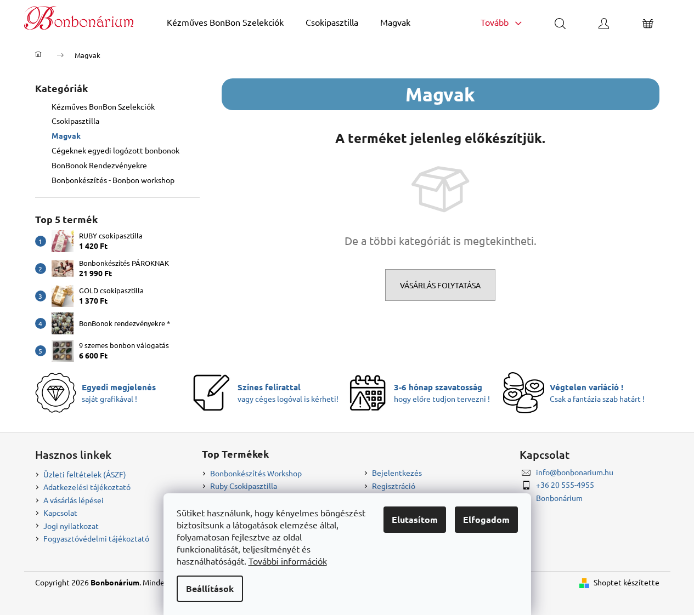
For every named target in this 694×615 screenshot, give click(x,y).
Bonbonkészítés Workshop (256, 473)
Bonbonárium (559, 498)
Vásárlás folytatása (440, 285)
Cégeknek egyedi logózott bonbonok (115, 150)
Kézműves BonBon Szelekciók (103, 106)
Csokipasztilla (75, 121)
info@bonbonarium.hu (574, 472)
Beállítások (210, 588)
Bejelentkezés (397, 472)
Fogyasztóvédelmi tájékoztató (96, 538)
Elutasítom (415, 519)
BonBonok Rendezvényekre (99, 165)
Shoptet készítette (626, 582)
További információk (288, 560)
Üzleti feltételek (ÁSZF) (84, 474)
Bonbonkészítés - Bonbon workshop (113, 180)
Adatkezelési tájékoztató (87, 487)
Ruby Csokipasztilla (243, 486)
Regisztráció (393, 486)
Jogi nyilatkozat (71, 526)
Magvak (66, 135)
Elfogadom (486, 519)
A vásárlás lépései (73, 500)
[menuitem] (225, 22)
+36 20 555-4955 (565, 484)
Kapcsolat (60, 512)
